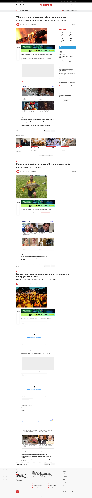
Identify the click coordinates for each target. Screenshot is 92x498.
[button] (71, 4)
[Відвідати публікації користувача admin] (17, 24)
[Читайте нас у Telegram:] (61, 47)
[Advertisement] (38, 70)
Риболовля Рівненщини (45, 212)
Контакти (75, 1)
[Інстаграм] (22, 4)
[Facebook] (63, 34)
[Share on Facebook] (18, 49)
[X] (18, 4)
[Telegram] (24, 4)
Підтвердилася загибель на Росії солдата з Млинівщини (32, 117)
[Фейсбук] (16, 4)
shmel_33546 (23, 410)
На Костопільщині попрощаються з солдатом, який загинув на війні (34, 121)
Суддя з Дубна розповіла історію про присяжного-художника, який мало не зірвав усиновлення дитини (23, 148)
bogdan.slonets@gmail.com (46, 474)
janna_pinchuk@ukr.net (48, 475)
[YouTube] (20, 4)
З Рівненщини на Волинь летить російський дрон (67, 82)
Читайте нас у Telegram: (66, 46)
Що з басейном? (24, 10)
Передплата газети (69, 1)
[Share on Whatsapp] (18, 54)
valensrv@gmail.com (47, 473)
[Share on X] (18, 52)
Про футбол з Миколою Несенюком (71, 10)
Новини (18, 161)
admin (21, 24)
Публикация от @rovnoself (34, 350)
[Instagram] (63, 40)
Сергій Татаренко (24, 407)
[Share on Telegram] (18, 56)
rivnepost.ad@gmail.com (42, 476)
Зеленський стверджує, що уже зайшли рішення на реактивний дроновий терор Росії (38, 119)
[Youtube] (71, 40)
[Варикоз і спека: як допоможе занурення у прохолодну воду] (69, 142)
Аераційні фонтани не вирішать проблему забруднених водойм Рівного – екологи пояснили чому (67, 86)
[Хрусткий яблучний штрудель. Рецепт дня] (38, 142)
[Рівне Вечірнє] (17, 491)
